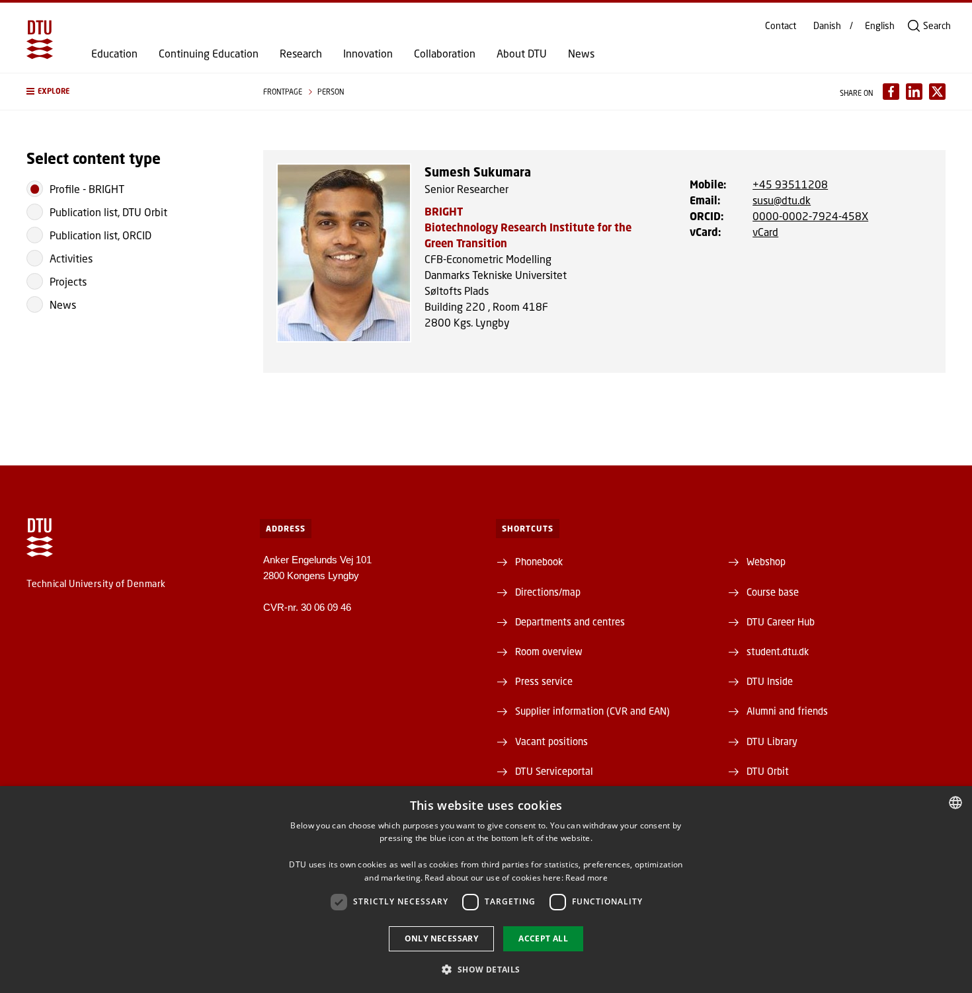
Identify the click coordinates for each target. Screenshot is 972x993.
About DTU (522, 53)
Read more (586, 877)
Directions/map (548, 592)
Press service (544, 681)
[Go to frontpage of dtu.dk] (39, 40)
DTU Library (772, 741)
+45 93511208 (790, 184)
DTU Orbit (768, 771)
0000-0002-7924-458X (810, 216)
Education (114, 53)
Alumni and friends (787, 711)
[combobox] (955, 802)
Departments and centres (570, 621)
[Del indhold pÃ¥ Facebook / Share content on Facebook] (891, 91)
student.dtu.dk (778, 651)
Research (301, 53)
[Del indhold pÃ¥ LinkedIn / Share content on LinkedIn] (914, 91)
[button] (131, 91)
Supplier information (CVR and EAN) (592, 711)
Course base (773, 592)
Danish (827, 25)
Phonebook (539, 561)
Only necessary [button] (442, 938)
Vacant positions (551, 741)
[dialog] (486, 889)
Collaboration (444, 53)
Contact (780, 25)
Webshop (766, 561)
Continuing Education (209, 53)
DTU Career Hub (781, 621)
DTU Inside (770, 681)
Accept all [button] (543, 938)
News (581, 53)
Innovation (368, 53)
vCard (765, 231)
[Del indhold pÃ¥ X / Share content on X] (937, 91)
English (880, 25)
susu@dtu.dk (781, 200)
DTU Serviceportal (554, 771)
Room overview (549, 651)
